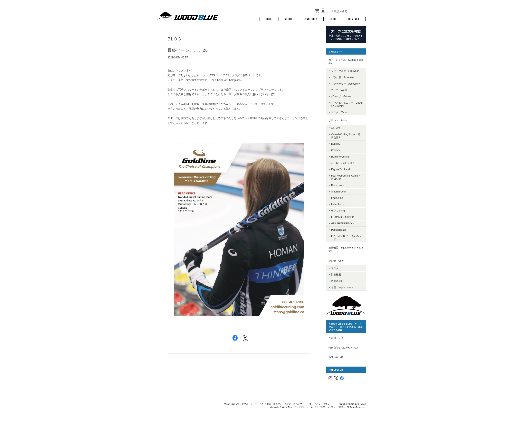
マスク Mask (339, 112)
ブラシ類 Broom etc (343, 77)
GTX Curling (338, 210)
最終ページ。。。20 (188, 50)
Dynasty (335, 143)
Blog (333, 19)
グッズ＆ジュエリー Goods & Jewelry (346, 104)
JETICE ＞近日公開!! (342, 163)
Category (311, 19)
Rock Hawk (337, 185)
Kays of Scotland (340, 169)
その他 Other (336, 260)
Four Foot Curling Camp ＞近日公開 (346, 177)
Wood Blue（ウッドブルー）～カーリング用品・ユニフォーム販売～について (263, 404)
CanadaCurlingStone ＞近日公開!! (345, 136)
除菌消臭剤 (337, 281)
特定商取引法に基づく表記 (343, 347)
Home (269, 19)
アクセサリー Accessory (345, 83)
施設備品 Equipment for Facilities (346, 249)
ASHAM (335, 127)
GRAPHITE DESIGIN (342, 223)
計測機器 (336, 274)
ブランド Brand (338, 120)
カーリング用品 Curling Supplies (346, 61)
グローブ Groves (341, 96)
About (289, 19)
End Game (337, 198)
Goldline (336, 150)
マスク (335, 268)
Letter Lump (337, 204)
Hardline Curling (340, 156)
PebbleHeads (338, 229)
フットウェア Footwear (345, 70)
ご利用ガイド (336, 338)
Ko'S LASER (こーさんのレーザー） (346, 237)
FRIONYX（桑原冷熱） (344, 217)
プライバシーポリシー (320, 404)
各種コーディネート (342, 287)
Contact (353, 19)
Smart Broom (338, 191)
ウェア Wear (339, 90)
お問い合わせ (336, 357)
